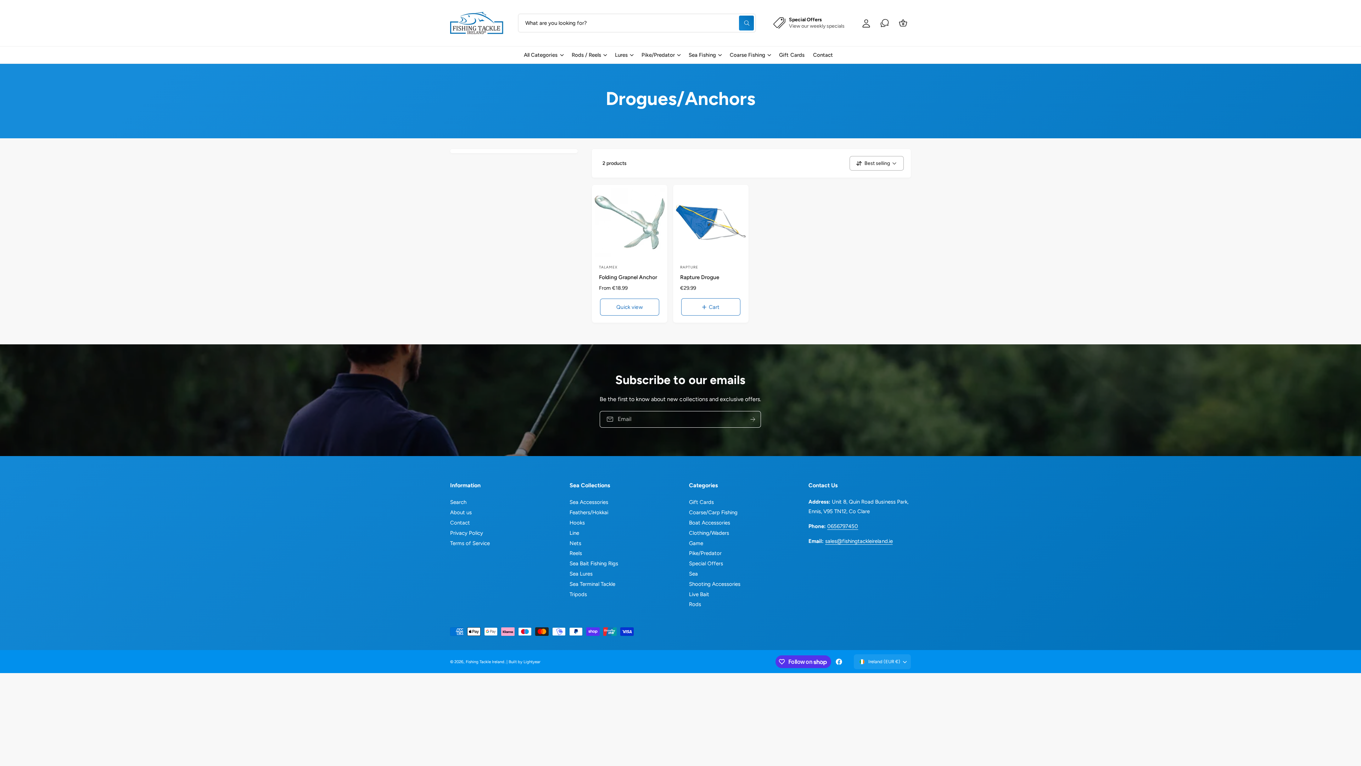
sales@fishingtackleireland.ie (858, 541)
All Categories (541, 55)
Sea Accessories (589, 502)
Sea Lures (581, 574)
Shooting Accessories (714, 584)
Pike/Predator (658, 55)
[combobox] (636, 23)
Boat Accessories (709, 523)
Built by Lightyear (525, 661)
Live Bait (699, 594)
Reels (576, 553)
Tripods (578, 594)
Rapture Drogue (699, 277)
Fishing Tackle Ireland (485, 661)
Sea (693, 574)
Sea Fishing (702, 55)
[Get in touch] (884, 23)
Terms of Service (470, 543)
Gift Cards (701, 502)
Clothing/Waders (709, 533)
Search (458, 502)
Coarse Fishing (747, 55)
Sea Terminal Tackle (592, 584)
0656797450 (842, 526)
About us (461, 512)
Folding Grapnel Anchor (628, 277)
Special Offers (706, 563)
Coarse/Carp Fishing (713, 512)
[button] (543, 54)
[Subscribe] (753, 419)
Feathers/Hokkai (589, 512)
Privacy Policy (466, 533)
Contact (460, 523)
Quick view (629, 307)
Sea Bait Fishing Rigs (594, 563)
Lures (621, 55)
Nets (575, 543)
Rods (695, 604)
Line (574, 533)
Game (696, 543)
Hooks (577, 523)
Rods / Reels (586, 55)
